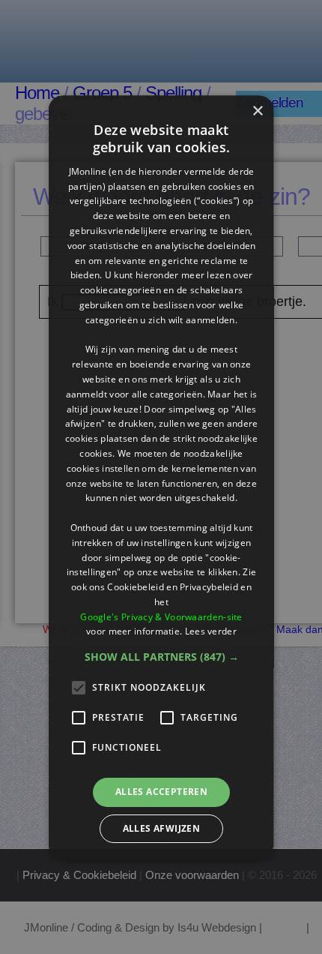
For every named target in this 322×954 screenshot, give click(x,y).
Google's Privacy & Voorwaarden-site (161, 616)
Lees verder (210, 632)
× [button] (257, 111)
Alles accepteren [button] (161, 791)
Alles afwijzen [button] (161, 828)
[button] (161, 657)
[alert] (161, 477)
